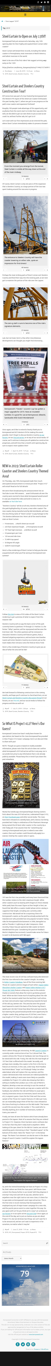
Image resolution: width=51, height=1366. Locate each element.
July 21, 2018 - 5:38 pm (20, 709)
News (38, 71)
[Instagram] (44, 2)
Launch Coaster (41, 1051)
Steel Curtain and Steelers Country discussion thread (22, 698)
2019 (6, 74)
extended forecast (25, 1301)
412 (10, 1232)
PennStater (8, 71)
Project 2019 (25, 1232)
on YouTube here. (15, 502)
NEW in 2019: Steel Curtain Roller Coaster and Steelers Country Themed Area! (25, 471)
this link (11, 614)
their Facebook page (12, 817)
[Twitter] (41, 2)
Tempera (37, 1349)
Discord (16, 701)
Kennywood (16, 1232)
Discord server (18, 438)
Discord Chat (31, 1214)
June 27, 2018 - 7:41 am (20, 1229)
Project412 (33, 1232)
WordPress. (45, 1349)
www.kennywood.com (36, 1334)
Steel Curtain (13, 74)
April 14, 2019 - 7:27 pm (20, 451)
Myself (7, 451)
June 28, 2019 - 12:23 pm (24, 71)
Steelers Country (23, 74)
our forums (6, 1214)
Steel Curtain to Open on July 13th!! (24, 36)
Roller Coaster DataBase (13, 982)
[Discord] (48, 2)
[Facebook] (38, 2)
